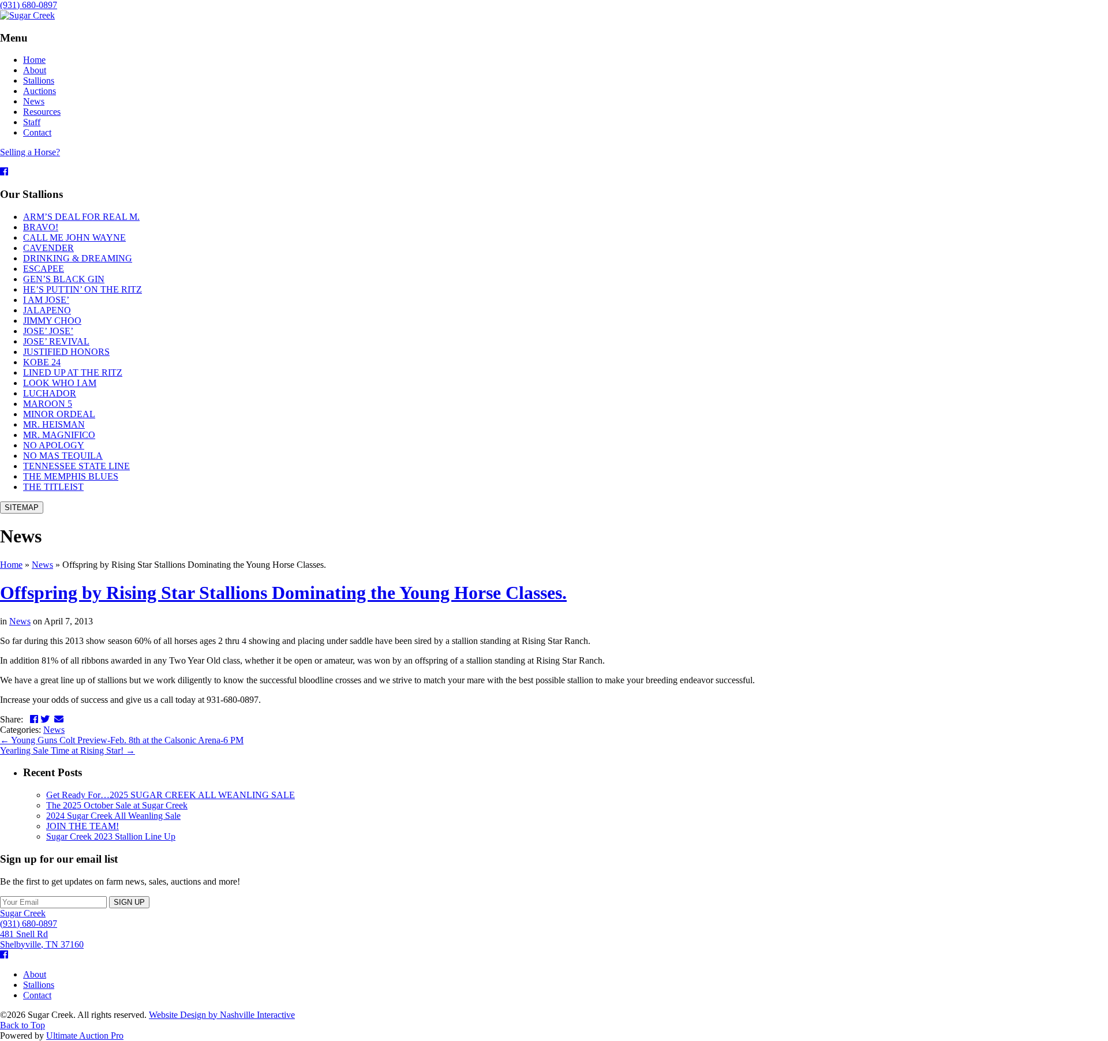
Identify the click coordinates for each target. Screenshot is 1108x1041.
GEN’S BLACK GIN (63, 279)
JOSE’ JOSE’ (48, 331)
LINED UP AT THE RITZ (72, 372)
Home (11, 565)
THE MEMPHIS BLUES (70, 476)
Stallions (38, 985)
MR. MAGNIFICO (59, 435)
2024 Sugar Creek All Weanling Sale (113, 816)
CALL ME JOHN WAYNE (74, 237)
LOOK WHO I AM (59, 383)
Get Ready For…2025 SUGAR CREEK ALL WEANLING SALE (170, 795)
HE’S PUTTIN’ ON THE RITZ (82, 289)
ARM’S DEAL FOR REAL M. (81, 217)
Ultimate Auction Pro (84, 1035)
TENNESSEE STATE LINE (76, 466)
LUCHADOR (49, 393)
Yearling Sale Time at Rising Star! (67, 750)
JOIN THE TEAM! (82, 826)
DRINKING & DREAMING (77, 258)
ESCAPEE (43, 269)
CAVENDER (48, 248)
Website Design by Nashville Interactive (222, 1015)
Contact (37, 995)
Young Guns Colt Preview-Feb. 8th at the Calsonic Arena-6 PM (122, 740)
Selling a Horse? (30, 152)
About (34, 974)
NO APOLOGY (53, 445)
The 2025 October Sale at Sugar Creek (117, 805)
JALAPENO (47, 310)
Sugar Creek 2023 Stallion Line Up (110, 836)
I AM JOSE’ (46, 300)
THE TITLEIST (53, 487)
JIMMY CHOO (52, 320)
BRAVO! (40, 227)
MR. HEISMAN (54, 424)
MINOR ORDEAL (59, 414)
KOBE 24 (42, 362)
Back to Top (22, 1025)
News (42, 565)
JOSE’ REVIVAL (56, 341)
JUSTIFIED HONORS (66, 352)
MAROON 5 (47, 404)
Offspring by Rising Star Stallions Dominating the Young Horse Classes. (283, 592)
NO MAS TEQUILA (63, 455)
